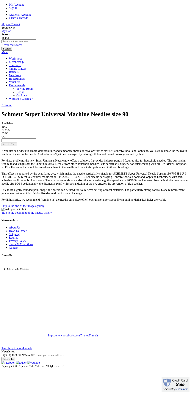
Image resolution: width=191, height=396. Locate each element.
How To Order (17, 230)
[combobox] (18, 41)
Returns (13, 237)
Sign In (13, 7)
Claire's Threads (18, 18)
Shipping (14, 234)
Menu (4, 52)
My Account (16, 4)
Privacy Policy (17, 240)
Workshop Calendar (20, 98)
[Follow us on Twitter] (21, 362)
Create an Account (20, 14)
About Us (15, 227)
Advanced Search (11, 45)
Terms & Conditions (21, 244)
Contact (13, 247)
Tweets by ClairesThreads (16, 348)
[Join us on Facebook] (8, 362)
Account (6, 105)
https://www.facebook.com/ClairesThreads (73, 335)
